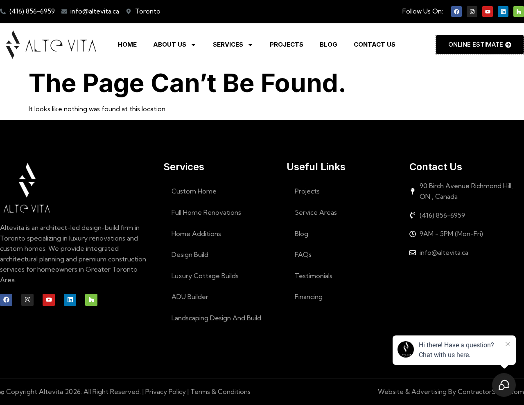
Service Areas (316, 212)
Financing (309, 296)
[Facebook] (456, 11)
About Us (169, 44)
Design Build (190, 254)
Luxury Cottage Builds (205, 276)
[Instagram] (472, 11)
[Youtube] (487, 11)
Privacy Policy (165, 391)
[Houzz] (518, 11)
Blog (328, 44)
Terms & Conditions (220, 391)
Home (127, 44)
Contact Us (374, 44)
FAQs (303, 254)
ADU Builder (190, 296)
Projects (286, 44)
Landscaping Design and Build (216, 318)
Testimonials (313, 276)
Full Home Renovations (206, 212)
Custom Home (194, 191)
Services (228, 44)
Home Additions (196, 234)
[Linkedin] (503, 11)
